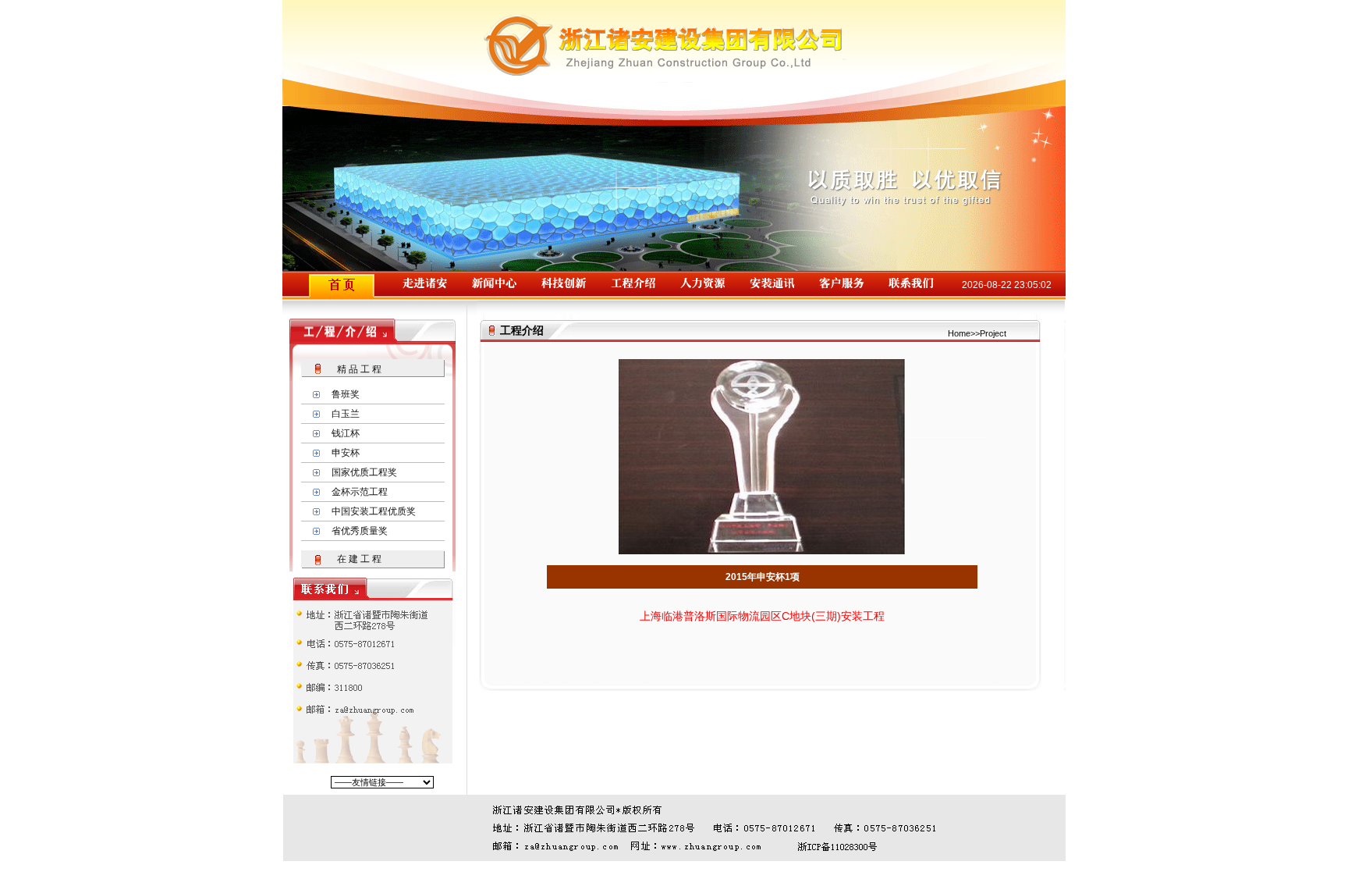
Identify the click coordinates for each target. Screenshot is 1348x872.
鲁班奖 (346, 394)
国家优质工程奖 (364, 472)
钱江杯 (346, 433)
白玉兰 (346, 413)
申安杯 (346, 452)
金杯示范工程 (360, 491)
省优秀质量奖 (360, 530)
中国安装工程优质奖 (374, 511)
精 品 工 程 (359, 369)
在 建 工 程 (359, 558)
